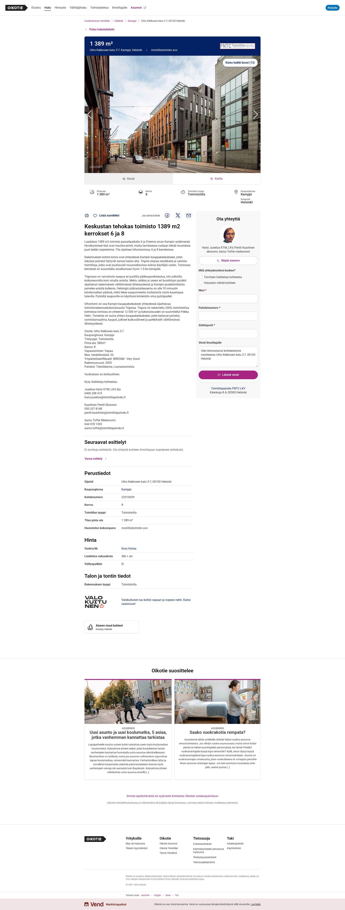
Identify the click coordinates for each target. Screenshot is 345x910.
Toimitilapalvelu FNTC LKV (228, 388)
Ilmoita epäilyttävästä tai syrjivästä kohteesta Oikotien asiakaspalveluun (172, 796)
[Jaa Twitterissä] (177, 215)
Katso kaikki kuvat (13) (240, 62)
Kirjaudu (332, 7)
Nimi (202, 290)
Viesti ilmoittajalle (210, 342)
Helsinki (118, 20)
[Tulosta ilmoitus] (86, 215)
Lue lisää (256, 904)
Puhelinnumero (209, 308)
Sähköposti (207, 325)
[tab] (128, 178)
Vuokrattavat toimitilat (97, 20)
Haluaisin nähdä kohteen (220, 283)
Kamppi (132, 20)
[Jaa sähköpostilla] (188, 215)
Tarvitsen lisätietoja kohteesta (223, 277)
